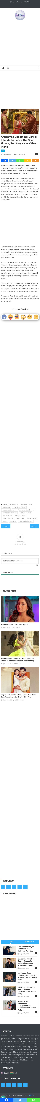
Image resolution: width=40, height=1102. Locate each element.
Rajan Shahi (20, 518)
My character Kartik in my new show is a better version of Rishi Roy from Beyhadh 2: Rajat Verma (35, 526)
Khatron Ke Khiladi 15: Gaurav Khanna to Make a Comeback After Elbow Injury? (26, 962)
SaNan (5, 521)
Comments (29, 942)
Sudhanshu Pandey (26, 521)
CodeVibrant (30, 1095)
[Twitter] (12, 160)
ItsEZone (15, 627)
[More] (35, 160)
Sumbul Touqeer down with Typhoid (14, 624)
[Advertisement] (20, 43)
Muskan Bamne (20, 515)
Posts (10, 942)
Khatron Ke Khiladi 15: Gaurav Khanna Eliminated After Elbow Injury (27, 990)
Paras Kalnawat (8, 518)
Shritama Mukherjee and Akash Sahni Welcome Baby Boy (26, 949)
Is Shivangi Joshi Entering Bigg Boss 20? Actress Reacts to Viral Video (27, 976)
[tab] (10, 941)
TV (3, 150)
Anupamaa (6, 507)
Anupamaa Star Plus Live (26, 510)
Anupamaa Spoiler (9, 510)
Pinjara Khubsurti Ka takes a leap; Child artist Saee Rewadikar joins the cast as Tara (7, 526)
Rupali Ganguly (32, 518)
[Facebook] (4, 160)
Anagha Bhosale (26, 504)
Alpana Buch (13, 504)
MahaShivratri (7, 515)
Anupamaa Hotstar (19, 507)
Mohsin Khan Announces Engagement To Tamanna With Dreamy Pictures (27, 1005)
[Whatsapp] (20, 160)
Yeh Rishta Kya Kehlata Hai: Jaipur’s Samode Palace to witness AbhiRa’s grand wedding (17, 660)
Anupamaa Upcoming (9, 513)
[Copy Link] (27, 160)
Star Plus (13, 521)
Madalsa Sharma (25, 513)
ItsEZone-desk (20, 154)
